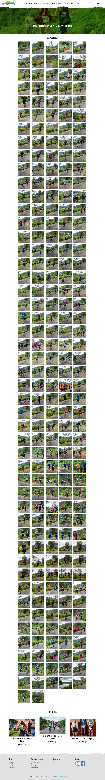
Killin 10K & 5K (13, 764)
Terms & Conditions (36, 762)
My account (34, 767)
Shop (66, 3)
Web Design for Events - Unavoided (65, 776)
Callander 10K (13, 762)
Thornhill (59, 3)
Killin (53, 3)
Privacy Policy (35, 764)
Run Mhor (46, 3)
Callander (37, 3)
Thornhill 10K (13, 767)
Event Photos (74, 3)
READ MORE (21, 744)
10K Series (29, 3)
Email (54, 762)
